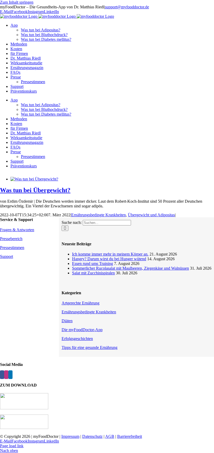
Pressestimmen (12, 247)
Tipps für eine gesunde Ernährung (89, 347)
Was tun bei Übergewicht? (35, 190)
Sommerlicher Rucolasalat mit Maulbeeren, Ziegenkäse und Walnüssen (130, 268)
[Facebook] (2, 374)
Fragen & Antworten (17, 230)
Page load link (11, 446)
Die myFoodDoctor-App (82, 329)
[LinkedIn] (10, 374)
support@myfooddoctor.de (127, 7)
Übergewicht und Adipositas (151, 215)
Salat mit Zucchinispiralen (93, 273)
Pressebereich (11, 238)
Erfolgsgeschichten (77, 338)
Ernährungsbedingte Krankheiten (98, 215)
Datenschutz (92, 436)
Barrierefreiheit (129, 436)
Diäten (67, 321)
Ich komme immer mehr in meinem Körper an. (110, 254)
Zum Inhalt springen (16, 2)
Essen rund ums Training (92, 263)
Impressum (70, 436)
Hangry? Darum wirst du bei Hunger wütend (109, 259)
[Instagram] (6, 374)
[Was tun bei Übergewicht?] (34, 179)
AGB (109, 436)
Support (6, 256)
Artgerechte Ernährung (80, 303)
